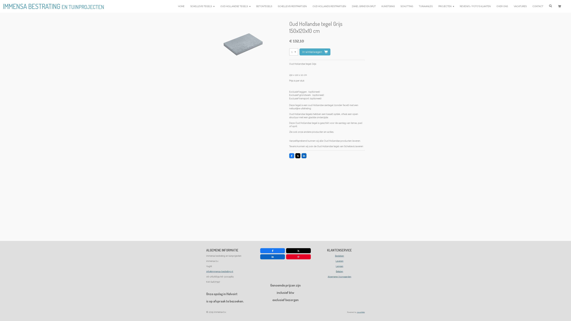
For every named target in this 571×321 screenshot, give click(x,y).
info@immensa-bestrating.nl (219, 271)
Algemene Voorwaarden (339, 277)
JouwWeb (361, 312)
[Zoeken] (550, 6)
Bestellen (339, 256)
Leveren (339, 261)
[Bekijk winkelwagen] (559, 6)
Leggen (339, 266)
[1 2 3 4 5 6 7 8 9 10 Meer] (293, 51)
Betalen (339, 271)
